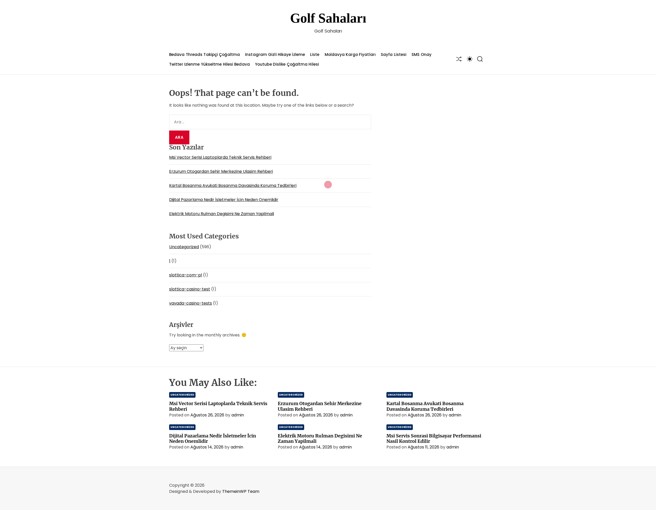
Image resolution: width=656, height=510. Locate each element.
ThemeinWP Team (240, 491)
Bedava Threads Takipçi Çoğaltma (204, 54)
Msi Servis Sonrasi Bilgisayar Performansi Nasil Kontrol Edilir (433, 438)
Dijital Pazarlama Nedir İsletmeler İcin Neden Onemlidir (223, 200)
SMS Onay (422, 54)
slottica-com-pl (185, 275)
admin (237, 415)
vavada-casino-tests (190, 303)
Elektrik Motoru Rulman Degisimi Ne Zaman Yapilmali (221, 214)
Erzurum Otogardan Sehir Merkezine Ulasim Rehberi (221, 171)
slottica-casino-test (189, 289)
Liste (315, 54)
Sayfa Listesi (393, 54)
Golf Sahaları (328, 18)
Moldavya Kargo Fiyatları (350, 54)
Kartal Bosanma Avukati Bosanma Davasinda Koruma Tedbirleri (232, 185)
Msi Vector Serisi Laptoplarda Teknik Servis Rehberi (220, 157)
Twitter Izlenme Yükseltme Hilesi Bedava (209, 64)
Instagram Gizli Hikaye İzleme (275, 54)
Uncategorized (184, 247)
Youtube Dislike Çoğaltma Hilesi (287, 64)
